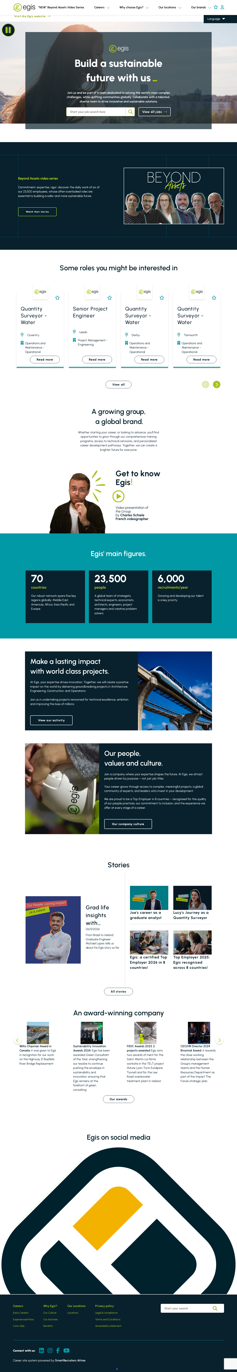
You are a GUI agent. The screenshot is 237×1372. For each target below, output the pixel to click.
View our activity (51, 720)
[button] (108, 7)
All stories (118, 991)
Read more (45, 359)
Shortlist (56, 298)
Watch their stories (37, 211)
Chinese (212, 40)
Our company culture (128, 824)
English (211, 24)
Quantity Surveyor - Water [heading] (34, 315)
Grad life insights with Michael (97, 915)
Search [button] (130, 111)
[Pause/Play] (8, 30)
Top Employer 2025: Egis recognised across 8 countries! (191, 962)
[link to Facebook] (58, 1351)
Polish (210, 35)
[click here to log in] (222, 7)
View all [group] (118, 384)
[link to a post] (53, 930)
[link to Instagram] (50, 1351)
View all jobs (152, 112)
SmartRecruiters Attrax (70, 1360)
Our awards (119, 1099)
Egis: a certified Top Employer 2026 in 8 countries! (148, 962)
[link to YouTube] (66, 1351)
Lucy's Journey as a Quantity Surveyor (191, 915)
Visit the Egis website (23, 16)
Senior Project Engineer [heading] (90, 312)
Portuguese (214, 45)
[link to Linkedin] (41, 1351)
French (211, 29)
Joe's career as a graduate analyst (146, 915)
